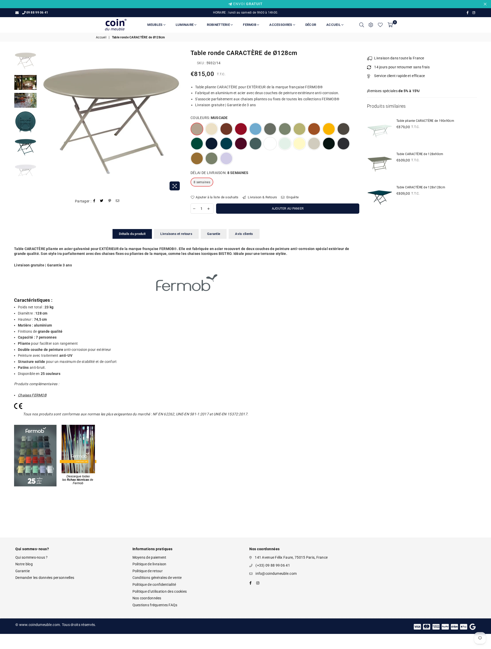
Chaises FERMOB (32, 395)
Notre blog (24, 564)
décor (310, 25)
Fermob (250, 25)
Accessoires (281, 25)
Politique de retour (147, 571)
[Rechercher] (361, 25)
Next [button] (178, 121)
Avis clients (244, 234)
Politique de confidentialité (154, 584)
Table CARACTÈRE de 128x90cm (419, 154)
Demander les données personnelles (44, 578)
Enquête (292, 197)
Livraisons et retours (176, 234)
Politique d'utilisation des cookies (159, 591)
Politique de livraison (149, 564)
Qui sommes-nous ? (31, 557)
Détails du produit (132, 234)
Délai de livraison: (219, 173)
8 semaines (202, 182)
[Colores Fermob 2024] (35, 492)
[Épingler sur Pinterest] (110, 201)
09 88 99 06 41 (37, 12)
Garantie (213, 234)
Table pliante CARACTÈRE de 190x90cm (425, 121)
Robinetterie (219, 25)
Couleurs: (209, 118)
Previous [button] (43, 121)
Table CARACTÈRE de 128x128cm (420, 187)
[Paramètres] (370, 25)
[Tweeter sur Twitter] (102, 201)
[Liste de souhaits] (380, 25)
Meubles (155, 25)
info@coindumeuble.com (276, 573)
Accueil (333, 25)
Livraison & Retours (262, 197)
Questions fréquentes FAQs (154, 605)
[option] (111, 121)
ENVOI (247, 4)
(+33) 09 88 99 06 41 (272, 565)
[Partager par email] (118, 201)
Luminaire (185, 25)
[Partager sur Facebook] (94, 201)
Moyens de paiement (149, 557)
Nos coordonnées (146, 598)
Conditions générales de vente (157, 578)
